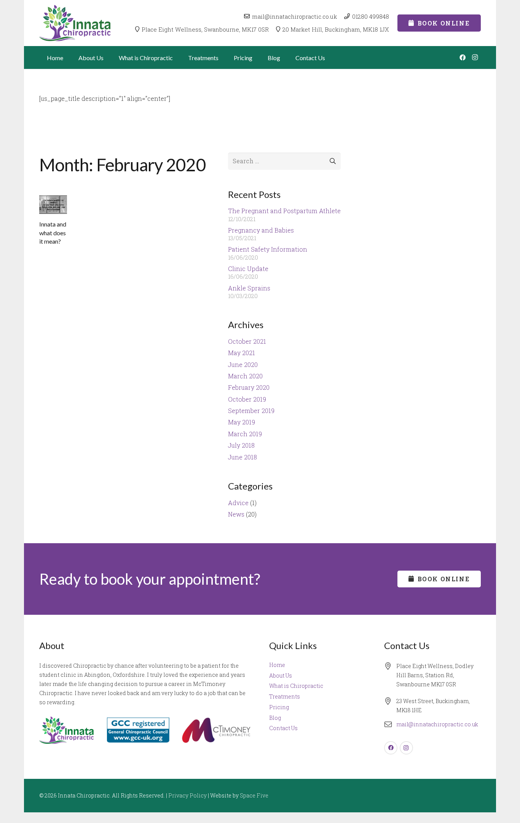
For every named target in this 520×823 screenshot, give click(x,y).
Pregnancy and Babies (261, 230)
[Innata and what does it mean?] (53, 204)
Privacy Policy (187, 795)
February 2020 (249, 387)
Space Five (254, 795)
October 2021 (247, 341)
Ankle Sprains (249, 288)
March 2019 (245, 434)
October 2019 (247, 399)
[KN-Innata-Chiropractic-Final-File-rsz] (74, 23)
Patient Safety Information (267, 249)
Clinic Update (248, 269)
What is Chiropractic (296, 685)
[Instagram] (475, 57)
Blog (275, 717)
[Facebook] (462, 57)
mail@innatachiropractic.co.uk (437, 724)
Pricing (279, 707)
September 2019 (251, 411)
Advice (238, 503)
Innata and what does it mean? (52, 232)
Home (277, 664)
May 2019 (241, 422)
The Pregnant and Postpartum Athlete (284, 211)
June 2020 (243, 364)
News (236, 514)
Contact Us (283, 728)
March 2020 (245, 376)
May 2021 (241, 353)
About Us (280, 675)
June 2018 (242, 457)
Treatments (284, 696)
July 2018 (241, 445)
